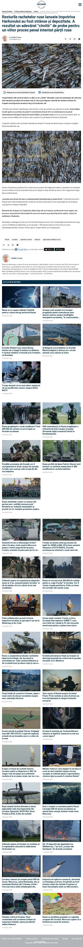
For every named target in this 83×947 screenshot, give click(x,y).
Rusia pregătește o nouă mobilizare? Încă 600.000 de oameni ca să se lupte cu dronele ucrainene (21, 429)
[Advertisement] (62, 380)
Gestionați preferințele (50, 939)
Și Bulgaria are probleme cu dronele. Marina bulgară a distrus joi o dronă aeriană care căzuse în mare (59, 350)
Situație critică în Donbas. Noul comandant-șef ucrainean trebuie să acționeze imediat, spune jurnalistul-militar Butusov (19, 921)
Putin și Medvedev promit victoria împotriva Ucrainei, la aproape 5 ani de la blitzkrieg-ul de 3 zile (20, 620)
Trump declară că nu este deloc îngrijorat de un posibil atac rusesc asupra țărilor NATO (21, 388)
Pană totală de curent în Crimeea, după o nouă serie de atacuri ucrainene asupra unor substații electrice (21, 696)
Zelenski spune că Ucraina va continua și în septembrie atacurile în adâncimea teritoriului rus (21, 846)
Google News (23, 249)
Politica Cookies (32, 939)
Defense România (7, 11)
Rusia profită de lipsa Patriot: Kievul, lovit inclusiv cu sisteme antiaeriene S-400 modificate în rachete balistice (62, 466)
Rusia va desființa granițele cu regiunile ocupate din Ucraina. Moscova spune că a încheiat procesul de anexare (62, 919)
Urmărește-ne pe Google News (53, 92)
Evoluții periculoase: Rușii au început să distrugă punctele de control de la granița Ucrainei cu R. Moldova (62, 658)
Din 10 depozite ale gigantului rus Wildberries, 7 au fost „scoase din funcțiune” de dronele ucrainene (58, 846)
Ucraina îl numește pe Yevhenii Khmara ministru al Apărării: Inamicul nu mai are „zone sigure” (61, 733)
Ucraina (36, 11)
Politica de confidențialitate (11, 939)
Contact (65, 939)
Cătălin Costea (16, 37)
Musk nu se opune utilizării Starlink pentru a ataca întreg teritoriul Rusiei (19, 311)
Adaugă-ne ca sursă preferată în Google (21, 92)
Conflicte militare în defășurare (23, 11)
